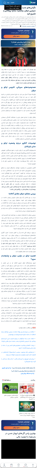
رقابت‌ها (4, 466)
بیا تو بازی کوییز (6, 368)
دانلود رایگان (16, 36)
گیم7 (12, 466)
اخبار (33, 466)
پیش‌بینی (26, 466)
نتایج (19, 466)
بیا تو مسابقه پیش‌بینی (27, 373)
